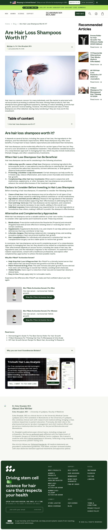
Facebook (91, 473)
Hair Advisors (73, 473)
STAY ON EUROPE (87, 2)
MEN (6, 14)
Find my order (73, 484)
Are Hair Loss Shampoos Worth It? (33, 24)
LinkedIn (90, 479)
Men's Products (54, 470)
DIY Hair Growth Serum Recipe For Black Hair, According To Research (36, 340)
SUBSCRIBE (37, 509)
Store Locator (54, 503)
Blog (15, 24)
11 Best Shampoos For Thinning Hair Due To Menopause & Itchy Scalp (35, 338)
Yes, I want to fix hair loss (22, 384)
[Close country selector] (97, 2)
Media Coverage (54, 506)
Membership (72, 476)
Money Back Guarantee (72, 480)
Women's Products (52, 474)
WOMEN (13, 14)
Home (7, 24)
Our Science (73, 503)
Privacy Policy (93, 508)
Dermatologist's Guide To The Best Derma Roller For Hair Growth (34, 336)
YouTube (90, 476)
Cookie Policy (93, 511)
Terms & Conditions (92, 504)
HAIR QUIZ (80, 14)
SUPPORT (30, 14)
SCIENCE (21, 14)
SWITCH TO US (74, 2)
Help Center (73, 470)
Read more (94, 47)
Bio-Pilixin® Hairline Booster (55, 479)
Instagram (91, 470)
